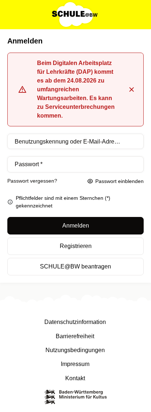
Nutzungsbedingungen (75, 350)
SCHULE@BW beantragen (75, 266)
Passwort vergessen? (32, 181)
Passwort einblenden (119, 181)
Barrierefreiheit (75, 336)
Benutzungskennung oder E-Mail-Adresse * (68, 141)
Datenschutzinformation (75, 322)
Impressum (75, 364)
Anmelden (75, 225)
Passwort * (29, 164)
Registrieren (76, 246)
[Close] (131, 89)
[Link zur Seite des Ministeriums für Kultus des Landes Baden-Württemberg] (75, 398)
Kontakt (75, 378)
